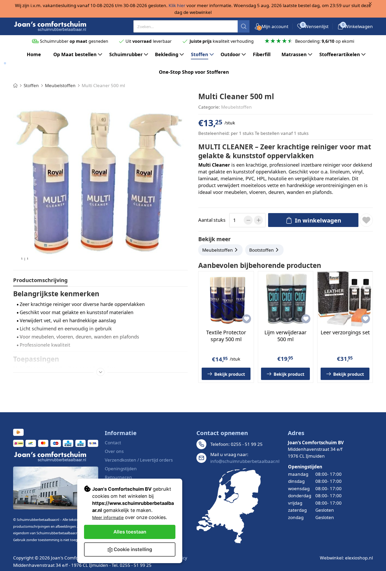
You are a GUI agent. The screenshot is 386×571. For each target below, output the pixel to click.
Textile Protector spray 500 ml (226, 336)
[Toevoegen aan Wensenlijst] (366, 220)
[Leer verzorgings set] (345, 298)
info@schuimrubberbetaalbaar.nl (244, 461)
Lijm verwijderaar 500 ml (285, 336)
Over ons (114, 451)
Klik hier (177, 5)
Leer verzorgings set (345, 332)
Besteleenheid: (214, 133)
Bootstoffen (261, 250)
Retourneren (118, 477)
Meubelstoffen (236, 107)
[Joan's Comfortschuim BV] (50, 26)
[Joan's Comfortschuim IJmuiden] (228, 505)
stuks (212, 220)
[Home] (15, 85)
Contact (113, 443)
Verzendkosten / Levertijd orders (139, 460)
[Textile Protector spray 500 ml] (226, 298)
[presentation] (191, 26)
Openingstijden (121, 469)
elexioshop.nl (359, 558)
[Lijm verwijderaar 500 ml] (285, 298)
